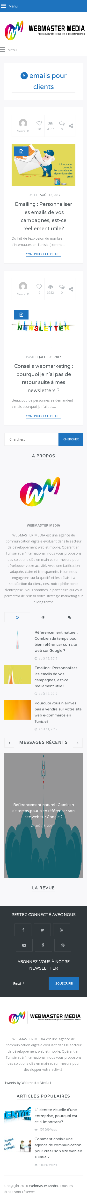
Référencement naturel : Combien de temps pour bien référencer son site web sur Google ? (43, 811)
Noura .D (23, 131)
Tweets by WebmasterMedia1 (27, 1082)
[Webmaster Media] (43, 30)
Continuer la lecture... (43, 254)
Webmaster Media (43, 1185)
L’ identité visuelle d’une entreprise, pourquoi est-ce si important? (57, 1116)
